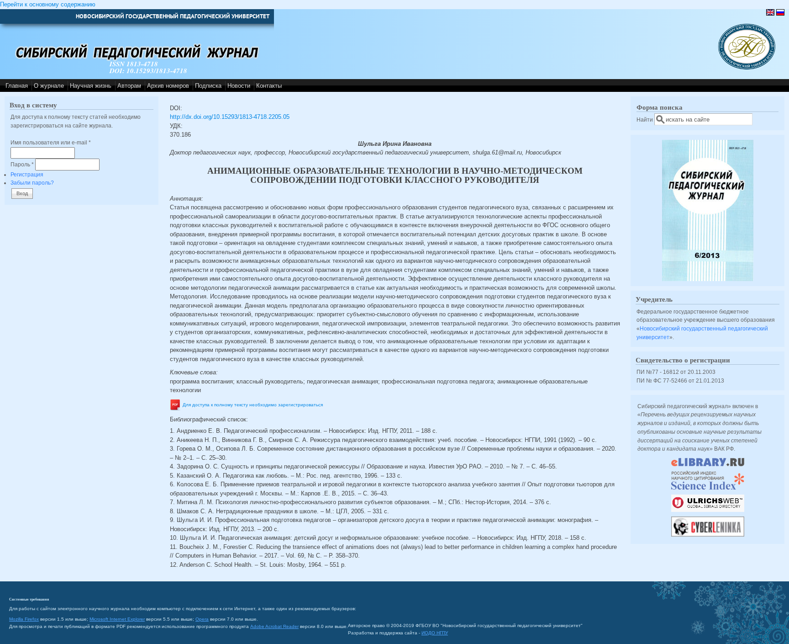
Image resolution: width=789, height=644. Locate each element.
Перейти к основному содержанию (47, 4)
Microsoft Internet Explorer (117, 619)
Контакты (269, 85)
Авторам (129, 85)
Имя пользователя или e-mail (51, 142)
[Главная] (746, 67)
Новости (238, 85)
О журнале (49, 85)
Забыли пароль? (32, 183)
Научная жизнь (90, 85)
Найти (645, 119)
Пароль (22, 164)
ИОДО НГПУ (434, 632)
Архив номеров (168, 85)
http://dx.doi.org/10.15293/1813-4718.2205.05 (229, 116)
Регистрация (27, 174)
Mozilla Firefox (24, 619)
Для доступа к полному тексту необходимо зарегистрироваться (253, 404)
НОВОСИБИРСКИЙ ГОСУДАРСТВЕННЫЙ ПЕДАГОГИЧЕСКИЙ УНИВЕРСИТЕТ (172, 16)
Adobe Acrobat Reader (274, 626)
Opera (202, 619)
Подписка (208, 85)
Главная (16, 85)
